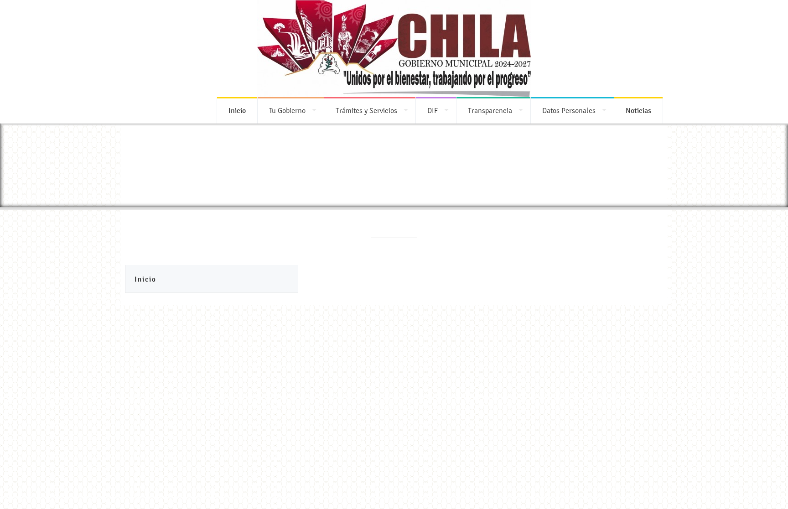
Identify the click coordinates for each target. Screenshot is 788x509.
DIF (432, 110)
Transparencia (490, 110)
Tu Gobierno (287, 110)
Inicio (145, 279)
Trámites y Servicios (366, 110)
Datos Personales (569, 110)
